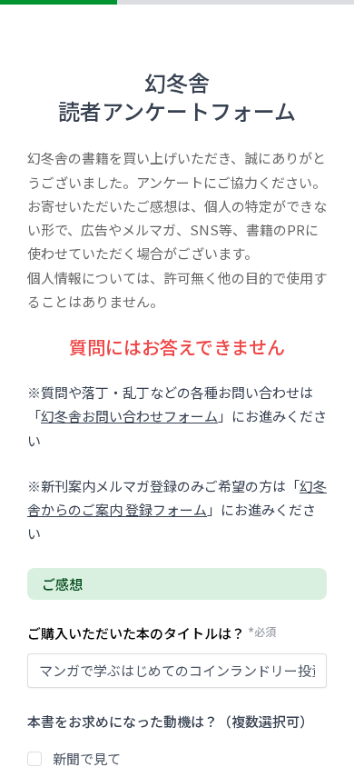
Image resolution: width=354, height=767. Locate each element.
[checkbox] (34, 759)
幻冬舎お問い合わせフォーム (129, 415)
